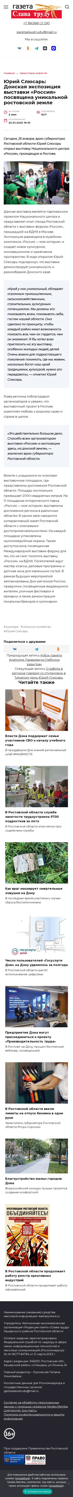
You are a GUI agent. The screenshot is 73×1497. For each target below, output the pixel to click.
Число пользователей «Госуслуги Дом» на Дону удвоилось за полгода (36, 963)
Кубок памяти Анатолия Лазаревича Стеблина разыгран (35, 660)
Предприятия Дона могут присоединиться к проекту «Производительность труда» (30, 1037)
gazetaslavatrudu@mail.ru (36, 32)
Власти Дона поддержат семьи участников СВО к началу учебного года (35, 740)
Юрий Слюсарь (17, 631)
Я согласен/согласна (37, 1491)
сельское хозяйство (37, 626)
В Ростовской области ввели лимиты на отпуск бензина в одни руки (34, 1113)
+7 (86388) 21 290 (36, 23)
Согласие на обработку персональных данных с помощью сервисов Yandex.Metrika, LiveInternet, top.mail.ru (36, 1406)
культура (12, 626)
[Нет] (68, 1483)
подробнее (22, 1478)
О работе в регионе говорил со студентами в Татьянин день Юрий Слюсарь (39, 673)
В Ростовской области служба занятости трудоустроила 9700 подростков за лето (32, 817)
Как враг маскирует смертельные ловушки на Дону (34, 891)
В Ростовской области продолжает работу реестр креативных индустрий (35, 1276)
